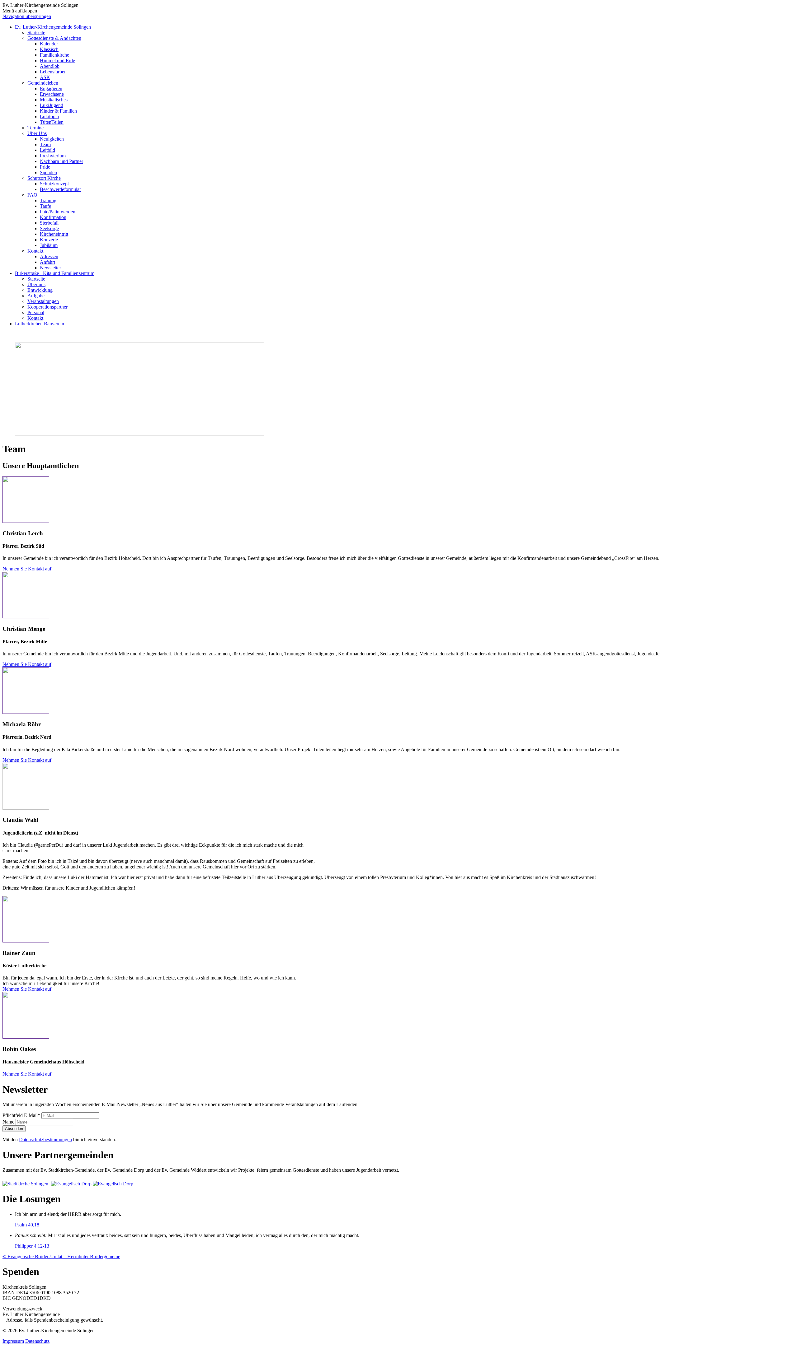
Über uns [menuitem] (36, 284)
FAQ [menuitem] (32, 195)
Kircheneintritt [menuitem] (54, 234)
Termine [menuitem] (35, 127)
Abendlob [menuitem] (49, 66)
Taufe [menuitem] (45, 206)
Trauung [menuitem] (48, 200)
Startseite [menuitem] (36, 32)
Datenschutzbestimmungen (45, 1139)
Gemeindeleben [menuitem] (42, 83)
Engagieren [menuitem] (51, 88)
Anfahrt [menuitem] (47, 262)
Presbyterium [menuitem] (53, 155)
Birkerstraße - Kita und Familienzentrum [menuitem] (54, 273)
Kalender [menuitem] (49, 43)
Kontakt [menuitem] (35, 251)
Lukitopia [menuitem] (49, 116)
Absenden (14, 1128)
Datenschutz (37, 1341)
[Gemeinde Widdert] (113, 1183)
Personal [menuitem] (35, 312)
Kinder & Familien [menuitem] (58, 111)
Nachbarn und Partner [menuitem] (61, 161)
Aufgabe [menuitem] (36, 295)
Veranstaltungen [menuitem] (43, 301)
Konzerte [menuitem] (49, 239)
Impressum (13, 1341)
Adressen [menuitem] (49, 256)
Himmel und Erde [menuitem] (57, 60)
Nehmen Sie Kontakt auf (26, 568)
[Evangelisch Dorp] (71, 1183)
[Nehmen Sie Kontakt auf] (25, 521)
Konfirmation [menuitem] (53, 217)
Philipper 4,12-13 (32, 1246)
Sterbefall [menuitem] (49, 223)
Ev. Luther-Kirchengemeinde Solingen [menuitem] (53, 27)
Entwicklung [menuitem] (40, 290)
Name (9, 1121)
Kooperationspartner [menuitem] (47, 306)
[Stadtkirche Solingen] (26, 1183)
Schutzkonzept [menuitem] (54, 183)
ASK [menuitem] (45, 77)
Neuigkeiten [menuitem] (52, 139)
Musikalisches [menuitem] (54, 99)
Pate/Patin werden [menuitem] (57, 211)
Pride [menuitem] (45, 167)
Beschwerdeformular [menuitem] (60, 189)
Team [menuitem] (45, 144)
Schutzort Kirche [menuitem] (44, 178)
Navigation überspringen (26, 16)
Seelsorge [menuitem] (49, 228)
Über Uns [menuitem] (37, 133)
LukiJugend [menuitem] (51, 105)
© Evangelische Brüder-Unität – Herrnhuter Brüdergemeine (61, 1256)
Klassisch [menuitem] (49, 49)
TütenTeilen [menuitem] (52, 122)
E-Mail (21, 1115)
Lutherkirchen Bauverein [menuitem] (39, 323)
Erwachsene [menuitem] (52, 94)
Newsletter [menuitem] (50, 267)
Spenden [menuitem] (48, 172)
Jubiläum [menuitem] (49, 245)
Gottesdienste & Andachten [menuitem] (54, 38)
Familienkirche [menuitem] (54, 55)
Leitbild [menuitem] (47, 150)
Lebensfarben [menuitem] (53, 71)
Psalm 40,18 (27, 1224)
